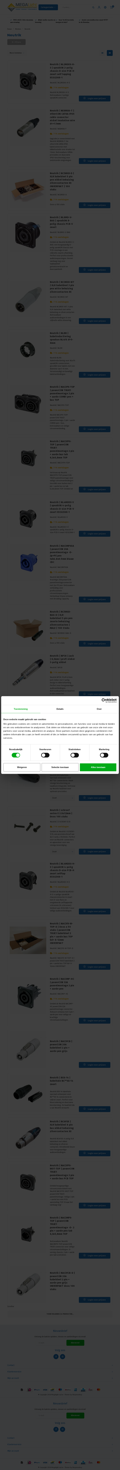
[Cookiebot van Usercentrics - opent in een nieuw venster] (104, 700)
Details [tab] (60, 709)
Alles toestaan (98, 767)
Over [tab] (99, 709)
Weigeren (22, 767)
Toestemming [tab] (21, 709)
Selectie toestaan (60, 767)
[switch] (45, 755)
